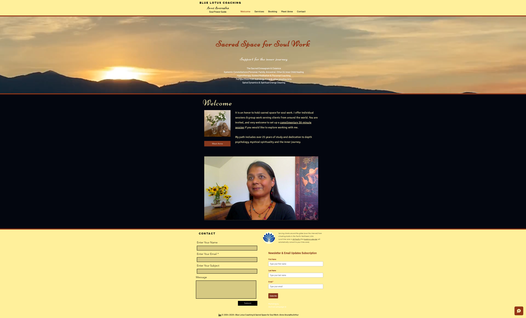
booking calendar (310, 239)
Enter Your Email (207, 254)
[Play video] (261, 188)
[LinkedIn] (219, 315)
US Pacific (296, 239)
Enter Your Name (207, 242)
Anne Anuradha (218, 7)
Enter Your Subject (208, 265)
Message (201, 277)
